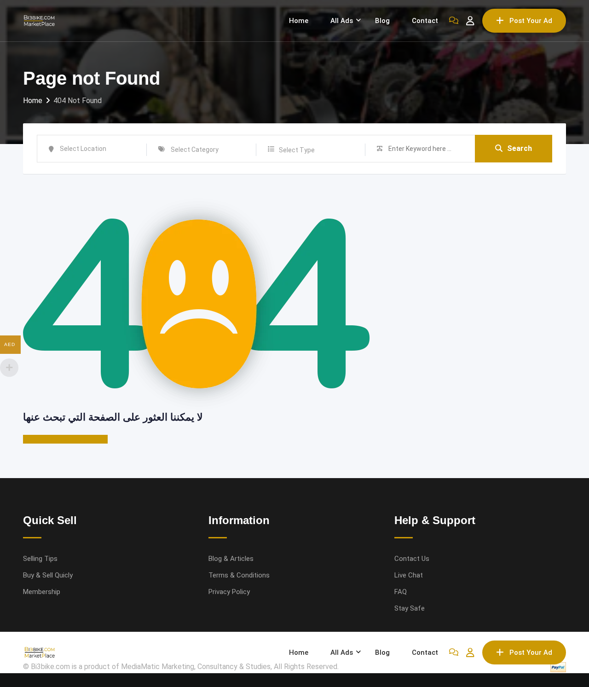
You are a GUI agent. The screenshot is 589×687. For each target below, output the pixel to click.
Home (298, 21)
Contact (425, 21)
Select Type (297, 150)
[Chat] (453, 20)
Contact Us (411, 558)
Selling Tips (40, 558)
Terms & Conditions (239, 575)
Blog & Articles (231, 558)
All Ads (341, 21)
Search (519, 148)
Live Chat (408, 575)
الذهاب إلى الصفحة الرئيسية (65, 439)
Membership (41, 592)
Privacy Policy (229, 592)
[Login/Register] (470, 20)
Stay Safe (409, 608)
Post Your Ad (530, 21)
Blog (382, 21)
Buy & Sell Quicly (48, 575)
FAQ (400, 592)
